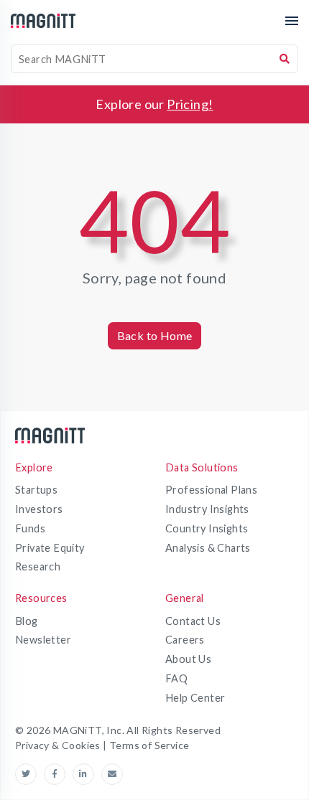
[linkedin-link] (87, 774)
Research (37, 566)
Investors (39, 509)
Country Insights (206, 528)
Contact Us (193, 621)
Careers (185, 640)
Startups (36, 490)
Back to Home (155, 335)
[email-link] (112, 774)
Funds (30, 528)
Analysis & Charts (208, 548)
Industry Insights (207, 509)
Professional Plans (211, 490)
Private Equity (50, 548)
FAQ (176, 678)
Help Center (195, 698)
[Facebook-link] (58, 774)
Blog (26, 621)
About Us (188, 659)
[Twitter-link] (29, 774)
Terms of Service (149, 745)
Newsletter (43, 640)
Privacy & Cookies (59, 745)
